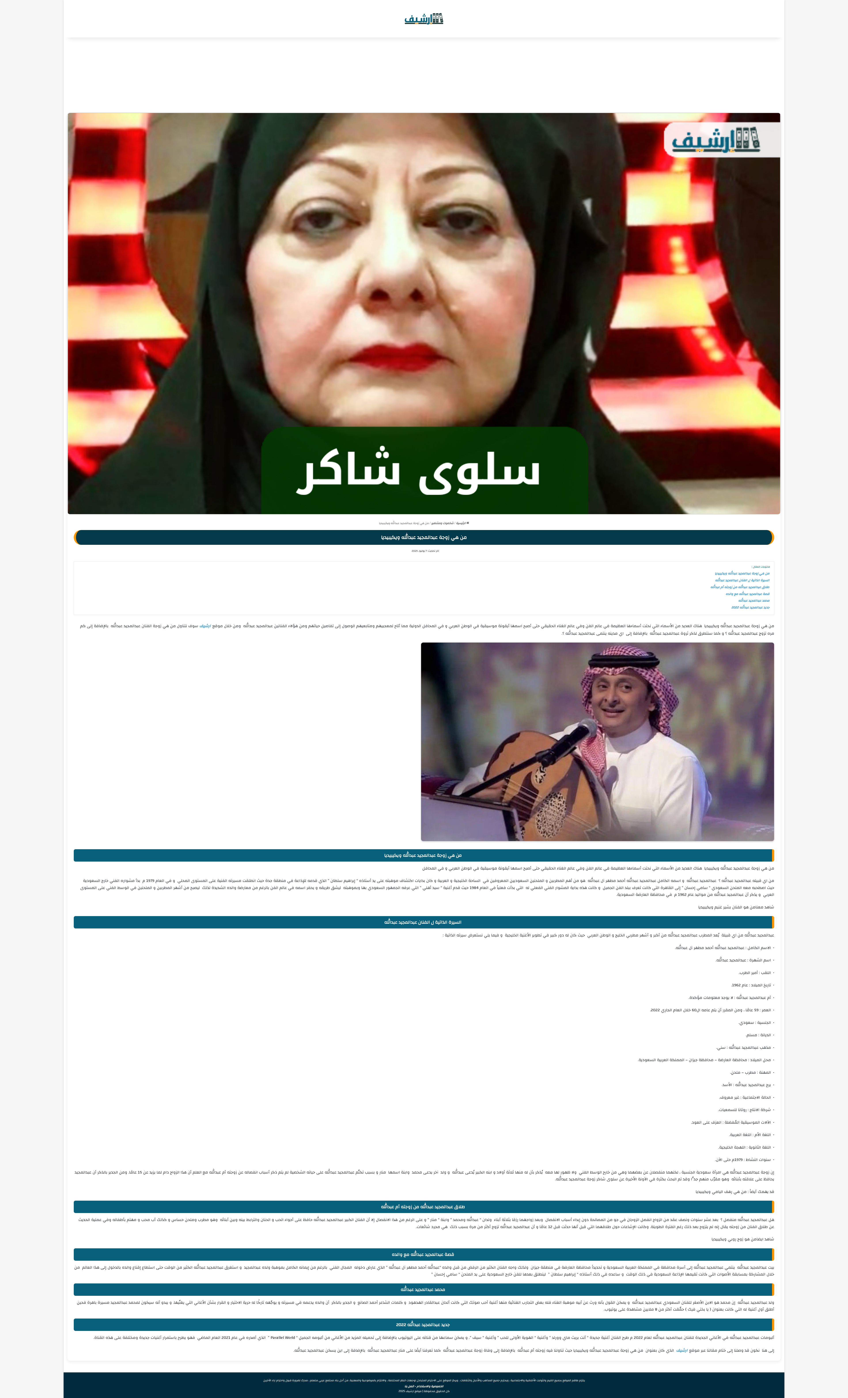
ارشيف (205, 626)
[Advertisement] (424, 75)
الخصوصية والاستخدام (430, 1386)
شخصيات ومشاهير (442, 523)
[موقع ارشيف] (424, 19)
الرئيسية (461, 523)
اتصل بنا (409, 1386)
